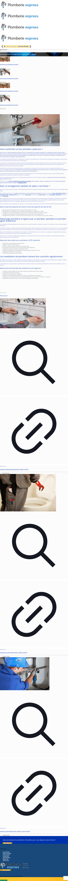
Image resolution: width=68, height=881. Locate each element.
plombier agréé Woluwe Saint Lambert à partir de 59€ (15, 831)
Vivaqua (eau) (6, 856)
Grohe (44, 194)
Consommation (6, 852)
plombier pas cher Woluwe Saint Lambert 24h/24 (13, 652)
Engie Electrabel (6, 857)
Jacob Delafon (58, 193)
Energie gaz (5, 859)
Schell (63, 193)
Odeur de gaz (6, 860)
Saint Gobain (52, 194)
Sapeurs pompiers (7, 853)
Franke (7, 194)
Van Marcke (5, 196)
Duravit (40, 194)
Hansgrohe (58, 194)
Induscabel (2, 194)
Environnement (6, 854)
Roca (53, 193)
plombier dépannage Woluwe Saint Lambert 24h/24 (14, 469)
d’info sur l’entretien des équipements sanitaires (20, 181)
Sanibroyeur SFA (13, 194)
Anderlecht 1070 (22, 182)
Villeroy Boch (28, 194)
